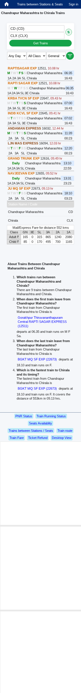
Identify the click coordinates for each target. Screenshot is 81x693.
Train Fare (17, 438)
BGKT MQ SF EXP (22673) (37, 359)
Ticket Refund (38, 438)
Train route (64, 430)
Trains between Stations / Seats (31, 430)
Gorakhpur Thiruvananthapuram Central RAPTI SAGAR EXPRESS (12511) (42, 322)
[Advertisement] (40, 483)
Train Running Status (51, 416)
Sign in (73, 4)
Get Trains (40, 43)
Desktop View (61, 438)
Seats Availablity (40, 423)
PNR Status (23, 416)
